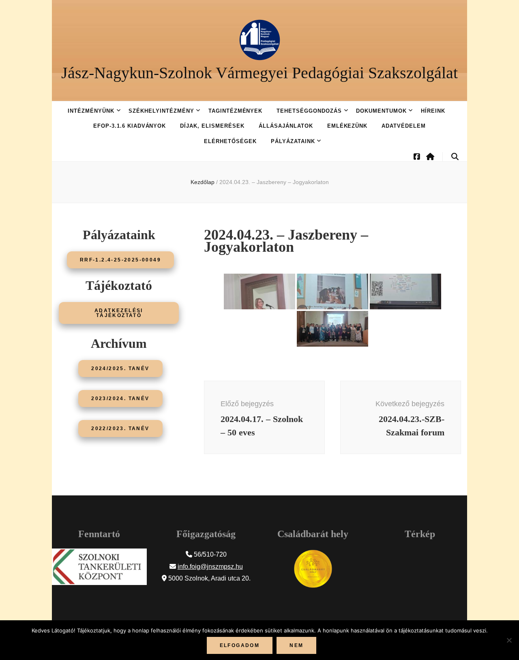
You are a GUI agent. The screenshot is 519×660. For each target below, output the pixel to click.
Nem (296, 645)
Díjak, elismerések (212, 126)
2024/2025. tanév (120, 368)
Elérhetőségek (230, 141)
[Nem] (509, 640)
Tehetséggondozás (309, 111)
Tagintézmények (235, 111)
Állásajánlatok (286, 126)
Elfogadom (240, 645)
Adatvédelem (404, 126)
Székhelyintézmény (161, 111)
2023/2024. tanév (120, 398)
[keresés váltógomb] (455, 157)
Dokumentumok (381, 111)
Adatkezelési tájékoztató (118, 313)
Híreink (433, 111)
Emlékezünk (347, 126)
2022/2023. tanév (120, 428)
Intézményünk (91, 111)
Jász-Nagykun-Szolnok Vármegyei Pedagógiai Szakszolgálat (259, 73)
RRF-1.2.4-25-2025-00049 (120, 260)
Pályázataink (293, 141)
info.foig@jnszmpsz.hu (210, 566)
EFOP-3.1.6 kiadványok (129, 126)
